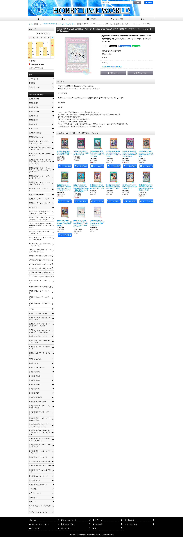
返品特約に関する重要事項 (112, 66)
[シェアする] (105, 46)
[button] (140, 73)
